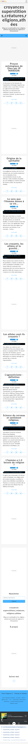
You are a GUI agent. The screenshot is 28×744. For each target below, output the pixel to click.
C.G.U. (10, 699)
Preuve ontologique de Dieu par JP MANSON (14, 67)
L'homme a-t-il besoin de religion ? (14, 462)
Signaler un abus (5, 699)
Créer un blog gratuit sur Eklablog (8, 697)
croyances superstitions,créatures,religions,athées (14, 16)
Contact (23, 697)
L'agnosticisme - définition (14, 376)
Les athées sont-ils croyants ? (14, 335)
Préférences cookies (14, 703)
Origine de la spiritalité (14, 159)
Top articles (18, 697)
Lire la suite (14, 99)
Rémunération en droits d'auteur (19, 699)
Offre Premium (6, 701)
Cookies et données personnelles (17, 701)
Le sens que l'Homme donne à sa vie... (14, 201)
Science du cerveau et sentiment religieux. (14, 417)
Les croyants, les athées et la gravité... (14, 246)
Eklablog (24, 693)
